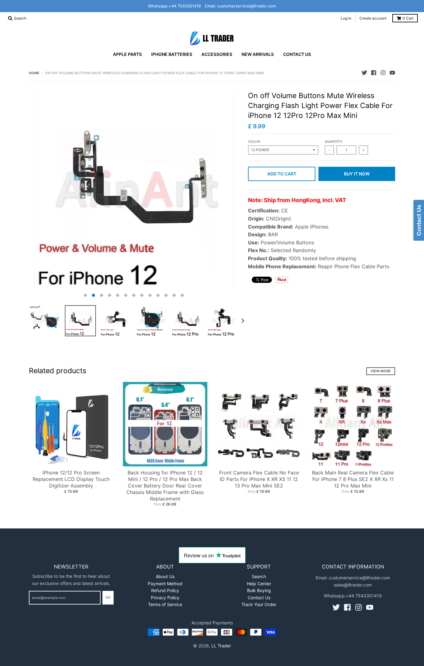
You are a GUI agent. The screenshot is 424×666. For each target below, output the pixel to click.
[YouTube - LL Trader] (392, 72)
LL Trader (221, 645)
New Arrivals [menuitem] (257, 54)
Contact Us (259, 597)
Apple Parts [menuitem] (127, 54)
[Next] (242, 320)
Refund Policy (165, 590)
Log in (346, 18)
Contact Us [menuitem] (297, 54)
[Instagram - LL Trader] (383, 72)
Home (34, 73)
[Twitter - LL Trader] (364, 72)
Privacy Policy (165, 597)
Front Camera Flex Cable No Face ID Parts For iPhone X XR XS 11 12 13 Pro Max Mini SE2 (259, 479)
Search (259, 576)
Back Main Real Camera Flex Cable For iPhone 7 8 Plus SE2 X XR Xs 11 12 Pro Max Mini (353, 479)
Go (108, 597)
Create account (372, 18)
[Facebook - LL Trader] (374, 72)
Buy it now (357, 173)
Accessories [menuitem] (216, 54)
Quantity (334, 141)
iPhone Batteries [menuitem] (171, 54)
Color (254, 141)
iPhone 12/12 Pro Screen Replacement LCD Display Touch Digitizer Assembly (71, 479)
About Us (165, 576)
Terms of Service (165, 604)
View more (381, 371)
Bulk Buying (259, 590)
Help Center (259, 583)
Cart (408, 18)
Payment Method (165, 583)
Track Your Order (258, 604)
